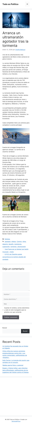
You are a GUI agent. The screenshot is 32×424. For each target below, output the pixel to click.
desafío (11, 244)
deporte (5, 244)
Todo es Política (10, 4)
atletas (13, 241)
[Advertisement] (16, 396)
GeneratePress (16, 421)
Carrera (19, 241)
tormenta (13, 246)
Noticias (7, 239)
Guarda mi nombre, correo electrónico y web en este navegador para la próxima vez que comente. (16, 310)
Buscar (4, 328)
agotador (8, 241)
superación (6, 246)
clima (24, 241)
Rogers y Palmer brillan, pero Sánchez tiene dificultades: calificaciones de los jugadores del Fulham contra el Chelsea (15, 370)
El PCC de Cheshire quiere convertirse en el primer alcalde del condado (14, 256)
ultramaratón (21, 246)
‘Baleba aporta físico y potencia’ (12, 365)
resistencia (17, 244)
